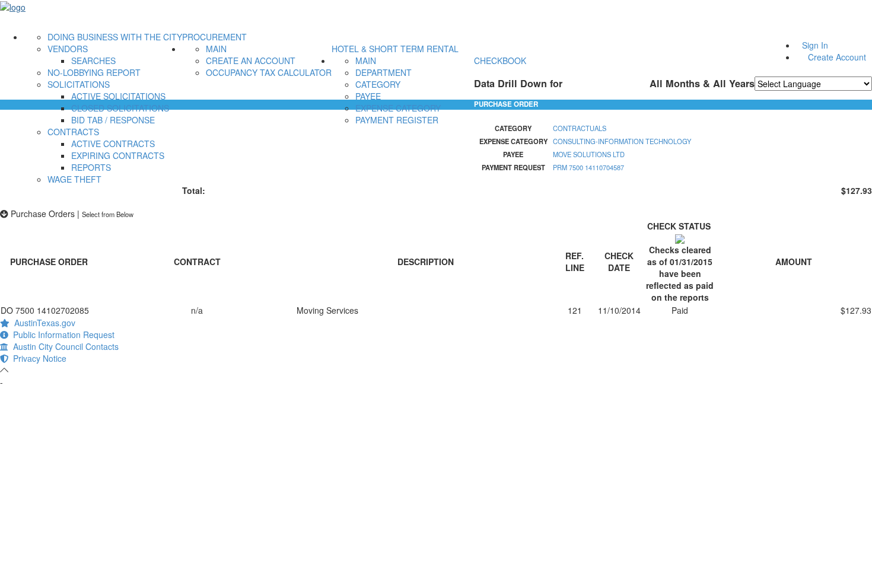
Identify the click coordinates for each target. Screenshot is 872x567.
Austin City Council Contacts (63, 346)
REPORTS (91, 167)
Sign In (815, 45)
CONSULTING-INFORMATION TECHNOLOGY (622, 141)
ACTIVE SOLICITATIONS (118, 96)
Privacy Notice (37, 358)
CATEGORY (377, 84)
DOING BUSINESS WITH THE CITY (114, 37)
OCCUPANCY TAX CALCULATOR (269, 72)
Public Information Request (61, 334)
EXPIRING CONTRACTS (117, 155)
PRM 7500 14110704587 (588, 167)
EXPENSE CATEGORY (398, 108)
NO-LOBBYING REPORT (94, 72)
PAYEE (368, 96)
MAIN (216, 49)
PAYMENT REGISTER (396, 120)
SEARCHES (93, 60)
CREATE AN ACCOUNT (250, 60)
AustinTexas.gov (42, 323)
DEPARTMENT (383, 72)
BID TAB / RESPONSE (113, 120)
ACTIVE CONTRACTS (113, 143)
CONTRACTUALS (579, 128)
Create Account (837, 57)
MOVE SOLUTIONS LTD (589, 154)
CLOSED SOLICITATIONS (120, 108)
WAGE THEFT (74, 179)
